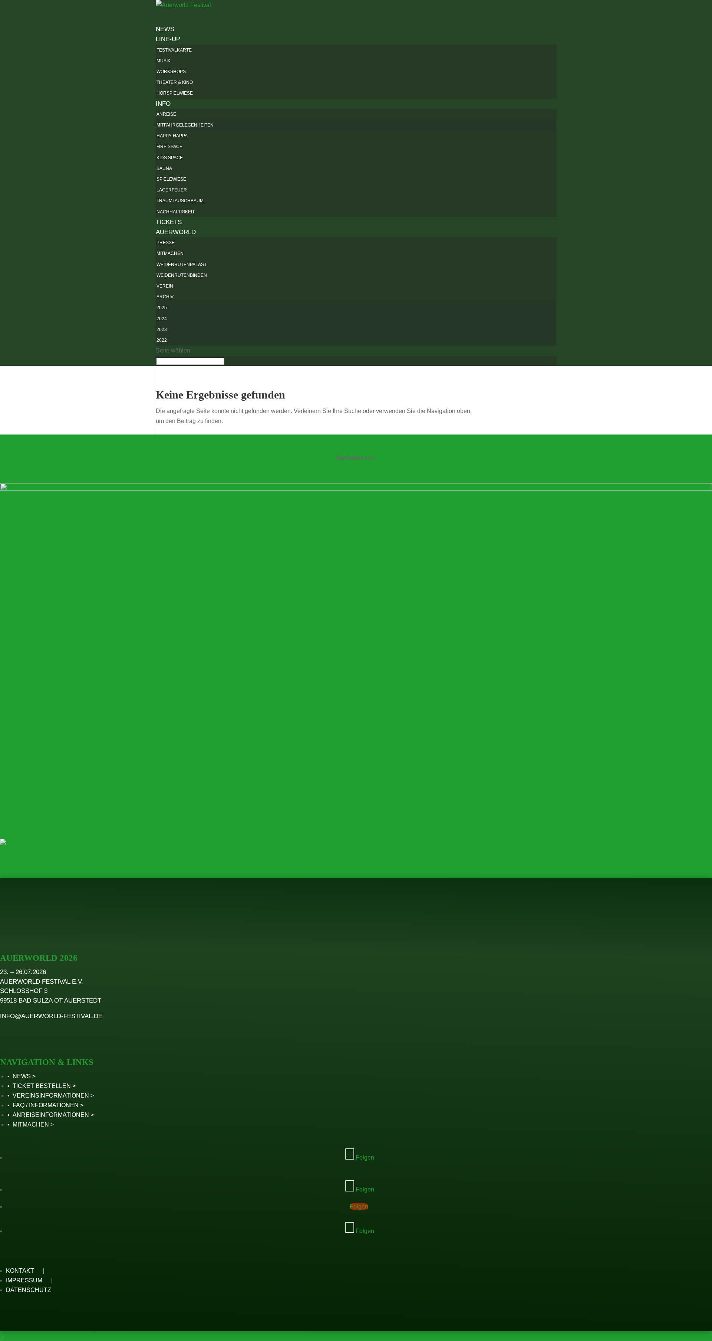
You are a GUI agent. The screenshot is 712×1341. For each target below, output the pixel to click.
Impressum (24, 1280)
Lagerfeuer (171, 190)
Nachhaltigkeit (175, 211)
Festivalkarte (174, 50)
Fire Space (169, 146)
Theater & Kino (174, 82)
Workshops (171, 71)
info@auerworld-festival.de (51, 1016)
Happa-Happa (172, 135)
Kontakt (20, 1271)
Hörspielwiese (174, 93)
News (22, 1076)
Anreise (166, 114)
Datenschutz (28, 1290)
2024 (161, 318)
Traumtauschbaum (180, 200)
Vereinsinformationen (51, 1095)
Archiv (165, 296)
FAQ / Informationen (46, 1105)
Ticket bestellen (42, 1086)
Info (163, 103)
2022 (161, 340)
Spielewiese (171, 179)
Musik (163, 60)
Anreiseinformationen (51, 1115)
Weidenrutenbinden (181, 275)
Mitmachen (170, 253)
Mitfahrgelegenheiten (185, 125)
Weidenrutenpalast (181, 264)
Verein (164, 286)
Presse (165, 242)
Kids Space (169, 157)
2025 (161, 307)
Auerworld (176, 232)
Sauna (164, 168)
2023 (161, 329)
